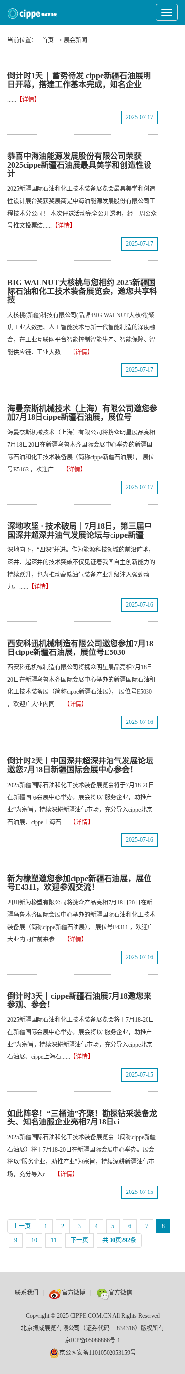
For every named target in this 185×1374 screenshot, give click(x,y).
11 (54, 1240)
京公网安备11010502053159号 (97, 1352)
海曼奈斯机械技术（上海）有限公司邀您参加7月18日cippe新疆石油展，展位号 (82, 413)
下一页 (79, 1240)
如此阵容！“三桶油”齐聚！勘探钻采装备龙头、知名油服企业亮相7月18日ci (82, 1117)
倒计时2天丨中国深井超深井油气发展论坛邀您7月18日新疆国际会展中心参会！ (80, 765)
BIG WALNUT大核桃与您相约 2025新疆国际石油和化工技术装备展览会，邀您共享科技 (82, 291)
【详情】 (28, 99)
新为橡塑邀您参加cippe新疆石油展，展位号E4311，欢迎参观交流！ (79, 883)
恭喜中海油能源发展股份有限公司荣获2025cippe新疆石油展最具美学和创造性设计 (79, 165)
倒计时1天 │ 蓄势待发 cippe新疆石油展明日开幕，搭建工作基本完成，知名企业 (79, 80)
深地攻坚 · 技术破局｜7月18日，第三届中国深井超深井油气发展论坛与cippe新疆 (79, 530)
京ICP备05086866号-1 (92, 1340)
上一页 (22, 1226)
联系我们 (26, 1292)
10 (34, 1240)
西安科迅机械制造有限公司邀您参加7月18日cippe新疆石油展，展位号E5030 (80, 647)
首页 (48, 40)
